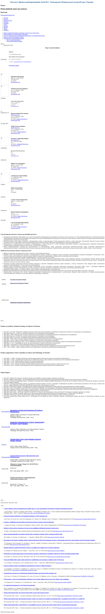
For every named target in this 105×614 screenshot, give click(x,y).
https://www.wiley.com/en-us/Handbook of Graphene (37, 513)
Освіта (5, 24)
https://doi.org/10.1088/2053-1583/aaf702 (83, 576)
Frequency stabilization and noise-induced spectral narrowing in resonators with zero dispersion (29, 522)
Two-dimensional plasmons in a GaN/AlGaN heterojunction (19, 585)
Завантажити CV (15, 114)
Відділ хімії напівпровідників (14, 41)
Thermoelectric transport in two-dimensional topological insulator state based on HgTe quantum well (30, 573)
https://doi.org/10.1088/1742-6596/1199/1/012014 (61, 589)
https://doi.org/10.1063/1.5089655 (56, 550)
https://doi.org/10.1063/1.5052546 (56, 537)
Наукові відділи (8, 20)
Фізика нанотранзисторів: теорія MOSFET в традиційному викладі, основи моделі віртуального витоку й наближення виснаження (40, 604)
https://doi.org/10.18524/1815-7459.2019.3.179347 (70, 595)
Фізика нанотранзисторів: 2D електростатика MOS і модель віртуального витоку (26, 592)
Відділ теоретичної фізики (14, 39)
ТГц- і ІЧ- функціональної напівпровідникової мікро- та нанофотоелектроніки (24, 35)
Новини (6, 26)
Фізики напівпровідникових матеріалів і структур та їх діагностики (21, 33)
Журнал (6, 27)
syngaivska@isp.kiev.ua (22, 180)
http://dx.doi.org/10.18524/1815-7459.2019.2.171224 (71, 601)
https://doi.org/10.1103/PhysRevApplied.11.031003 (24, 570)
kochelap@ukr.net (27, 61)
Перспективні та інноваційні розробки (14, 38)
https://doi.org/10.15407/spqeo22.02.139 (63, 531)
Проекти (6, 22)
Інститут (6, 19)
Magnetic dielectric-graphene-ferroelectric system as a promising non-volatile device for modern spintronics (31, 547)
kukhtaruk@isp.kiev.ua (22, 144)
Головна (6, 17)
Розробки (6, 23)
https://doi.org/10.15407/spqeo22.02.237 (20, 544)
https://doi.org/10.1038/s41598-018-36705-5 (85, 519)
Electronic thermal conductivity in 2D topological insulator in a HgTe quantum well (25, 516)
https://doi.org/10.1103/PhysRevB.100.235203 (59, 556)
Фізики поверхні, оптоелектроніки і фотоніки (16, 34)
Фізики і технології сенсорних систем (14, 37)
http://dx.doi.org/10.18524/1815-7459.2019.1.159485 (71, 608)
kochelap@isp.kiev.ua (18, 61)
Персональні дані (15, 82)
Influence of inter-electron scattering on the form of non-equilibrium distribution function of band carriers (31, 528)
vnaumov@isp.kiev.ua (22, 216)
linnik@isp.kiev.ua (21, 132)
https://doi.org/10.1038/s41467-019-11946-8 (75, 525)
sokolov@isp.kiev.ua (22, 226)
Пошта (5, 29)
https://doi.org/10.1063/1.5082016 (63, 582)
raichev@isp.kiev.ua (22, 167)
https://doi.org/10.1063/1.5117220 (64, 562)
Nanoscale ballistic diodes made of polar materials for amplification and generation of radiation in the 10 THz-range (34, 559)
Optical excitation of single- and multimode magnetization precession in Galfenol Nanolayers (28, 565)
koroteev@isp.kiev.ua (22, 119)
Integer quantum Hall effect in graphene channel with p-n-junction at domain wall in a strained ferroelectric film (33, 534)
